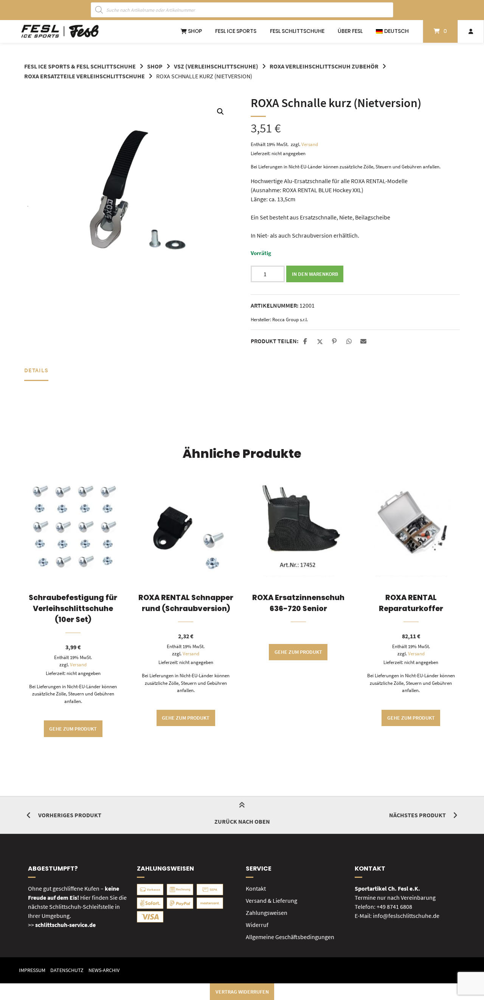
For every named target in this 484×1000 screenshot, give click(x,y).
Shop (194, 31)
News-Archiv (103, 970)
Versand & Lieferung (271, 900)
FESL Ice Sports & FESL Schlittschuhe (80, 66)
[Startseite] (60, 31)
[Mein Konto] (471, 31)
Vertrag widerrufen (242, 991)
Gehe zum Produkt (73, 728)
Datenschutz (67, 970)
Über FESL (350, 31)
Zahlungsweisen (266, 912)
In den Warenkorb (315, 274)
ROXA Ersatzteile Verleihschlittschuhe (84, 76)
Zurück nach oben (242, 821)
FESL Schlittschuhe (297, 31)
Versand (309, 144)
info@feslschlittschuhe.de (406, 915)
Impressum (32, 970)
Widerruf (257, 924)
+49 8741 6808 (394, 906)
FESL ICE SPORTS (235, 31)
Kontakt (256, 888)
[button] (220, 111)
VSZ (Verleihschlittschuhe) (216, 66)
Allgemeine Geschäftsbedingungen (290, 937)
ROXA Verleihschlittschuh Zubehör (324, 66)
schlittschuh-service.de (65, 924)
